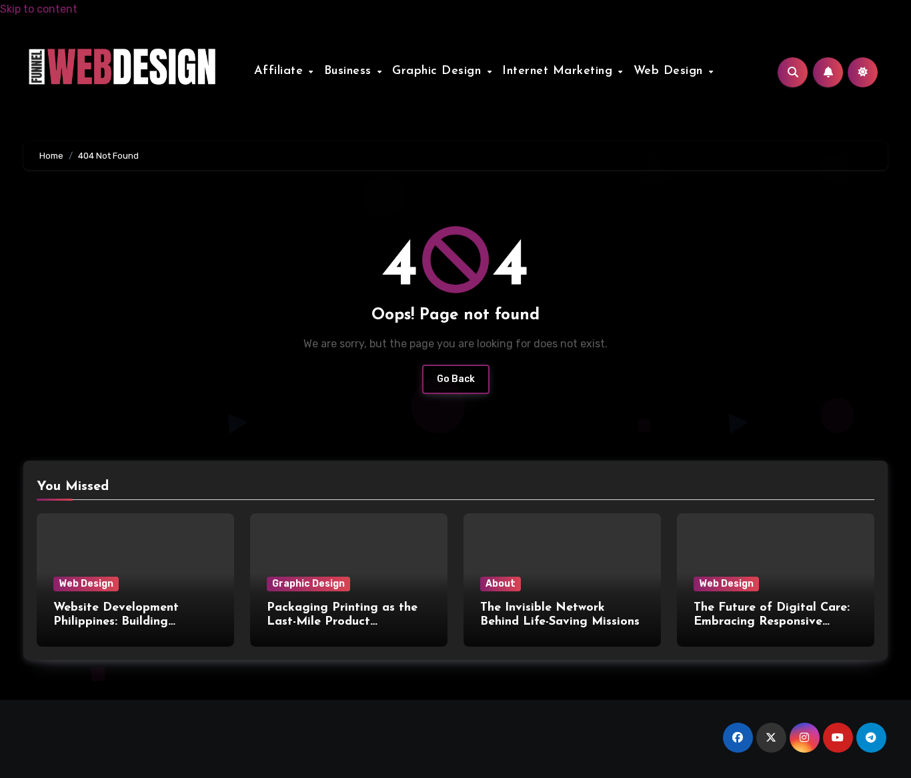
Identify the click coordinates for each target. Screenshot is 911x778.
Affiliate (280, 71)
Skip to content (38, 9)
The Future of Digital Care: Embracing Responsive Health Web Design (772, 622)
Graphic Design (439, 71)
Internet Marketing (559, 71)
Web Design (671, 71)
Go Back (456, 379)
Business (350, 71)
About (501, 583)
